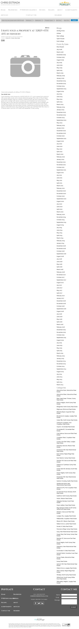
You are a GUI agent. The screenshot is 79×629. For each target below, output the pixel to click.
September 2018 (61, 253)
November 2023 (61, 115)
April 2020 (59, 209)
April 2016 (59, 322)
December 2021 (61, 162)
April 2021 (59, 183)
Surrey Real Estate (62, 561)
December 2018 (61, 246)
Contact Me (31, 15)
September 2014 (61, 369)
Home (3, 10)
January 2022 (60, 159)
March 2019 (60, 238)
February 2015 (61, 356)
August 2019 (60, 225)
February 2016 (61, 327)
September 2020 (61, 198)
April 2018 (59, 267)
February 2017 (61, 295)
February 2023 (61, 125)
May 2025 (59, 68)
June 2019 (59, 230)
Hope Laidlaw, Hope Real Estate (66, 505)
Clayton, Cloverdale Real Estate (66, 426)
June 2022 (59, 146)
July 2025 (59, 62)
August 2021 (60, 172)
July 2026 (59, 49)
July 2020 (59, 204)
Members (16, 611)
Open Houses (60, 38)
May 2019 (59, 233)
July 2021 (59, 175)
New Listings (60, 36)
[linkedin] (42, 603)
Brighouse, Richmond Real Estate (66, 409)
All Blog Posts (61, 31)
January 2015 (60, 358)
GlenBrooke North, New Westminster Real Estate (64, 484)
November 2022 (61, 133)
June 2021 (59, 178)
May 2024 (59, 99)
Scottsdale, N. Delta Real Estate (66, 550)
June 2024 (59, 96)
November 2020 (61, 193)
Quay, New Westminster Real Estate (67, 531)
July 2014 (59, 374)
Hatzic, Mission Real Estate (64, 498)
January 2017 (60, 298)
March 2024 (60, 104)
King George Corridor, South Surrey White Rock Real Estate (66, 508)
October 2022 (61, 136)
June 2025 (59, 65)
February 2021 (61, 188)
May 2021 (59, 180)
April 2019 (59, 235)
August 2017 (60, 282)
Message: (57, 600)
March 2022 (60, 154)
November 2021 (61, 164)
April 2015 (59, 350)
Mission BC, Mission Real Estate (13, 38)
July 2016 (59, 314)
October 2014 (60, 366)
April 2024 (59, 102)
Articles (59, 33)
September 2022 (61, 138)
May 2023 (59, 123)
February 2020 (61, 214)
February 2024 (61, 107)
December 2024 (61, 81)
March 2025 (60, 73)
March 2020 (60, 212)
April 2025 (59, 70)
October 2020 (61, 196)
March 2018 (60, 269)
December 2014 (61, 361)
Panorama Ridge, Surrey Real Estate (67, 529)
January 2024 (60, 109)
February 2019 (61, 240)
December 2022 (61, 130)
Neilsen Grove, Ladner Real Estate (66, 524)
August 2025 (60, 60)
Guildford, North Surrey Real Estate (67, 496)
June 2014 (59, 377)
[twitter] (39, 603)
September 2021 (61, 170)
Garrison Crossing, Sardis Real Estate (67, 481)
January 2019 (60, 243)
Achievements (71, 10)
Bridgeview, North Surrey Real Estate (67, 406)
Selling (4, 602)
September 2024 (61, 89)
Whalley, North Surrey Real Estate (66, 575)
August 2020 (60, 201)
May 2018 (59, 264)
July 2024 (59, 94)
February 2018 (61, 272)
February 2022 (61, 157)
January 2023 (60, 128)
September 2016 (61, 308)
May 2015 (59, 348)
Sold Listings (60, 41)
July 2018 (59, 259)
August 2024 (60, 91)
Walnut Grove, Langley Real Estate (67, 568)
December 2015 (61, 329)
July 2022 (59, 144)
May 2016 (59, 319)
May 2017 (59, 290)
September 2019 (61, 222)
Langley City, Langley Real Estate (66, 516)
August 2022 (60, 141)
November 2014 (61, 363)
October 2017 (60, 277)
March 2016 (60, 324)
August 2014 (60, 371)
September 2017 (61, 280)
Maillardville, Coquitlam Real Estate (67, 518)
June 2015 (59, 345)
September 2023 (61, 120)
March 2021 (60, 185)
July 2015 (59, 343)
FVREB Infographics (28, 10)
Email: (57, 597)
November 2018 (61, 248)
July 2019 (59, 227)
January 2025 (60, 78)
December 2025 (61, 54)
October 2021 (60, 167)
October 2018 (60, 251)
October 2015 (60, 335)
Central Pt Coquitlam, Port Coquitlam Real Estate (64, 423)
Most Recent (60, 47)
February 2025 (61, 75)
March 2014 (60, 384)
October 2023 (61, 117)
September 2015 (61, 337)
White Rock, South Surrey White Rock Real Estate (66, 578)
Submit (73, 607)
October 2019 (60, 219)
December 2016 (61, 301)
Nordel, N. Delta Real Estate (64, 526)
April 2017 (59, 293)
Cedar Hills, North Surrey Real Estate (67, 420)
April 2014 (59, 382)
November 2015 (61, 332)
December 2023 (61, 112)
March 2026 (60, 52)
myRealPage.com (39, 620)
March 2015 (60, 353)
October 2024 (61, 86)
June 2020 (59, 206)
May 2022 (59, 149)
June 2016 (59, 316)
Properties (17, 594)
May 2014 (59, 379)
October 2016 (60, 306)
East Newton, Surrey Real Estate (66, 458)
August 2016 (60, 311)
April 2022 (59, 151)
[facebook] (35, 603)
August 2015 (60, 340)
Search (74, 20)
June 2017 (59, 288)
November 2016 (61, 303)
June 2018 (59, 261)
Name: (58, 595)
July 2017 (59, 285)
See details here (5, 94)
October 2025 (61, 57)
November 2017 (61, 274)
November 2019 (61, 217)
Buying (16, 598)
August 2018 (60, 256)
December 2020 (61, 191)
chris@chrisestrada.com (39, 596)
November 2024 (61, 83)
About (15, 602)
